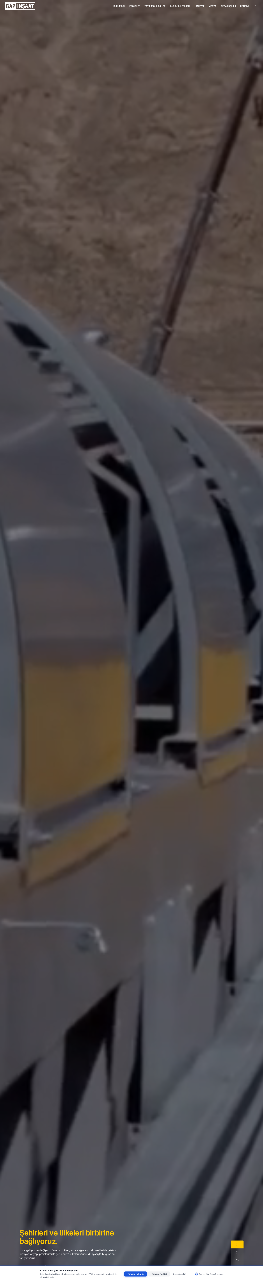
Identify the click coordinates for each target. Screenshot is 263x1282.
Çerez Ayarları (179, 1274)
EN (255, 6)
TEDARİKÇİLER (228, 6)
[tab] (237, 1244)
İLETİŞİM (244, 6)
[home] (20, 6)
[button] (120, 6)
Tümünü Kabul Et (136, 1274)
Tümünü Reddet (159, 1274)
